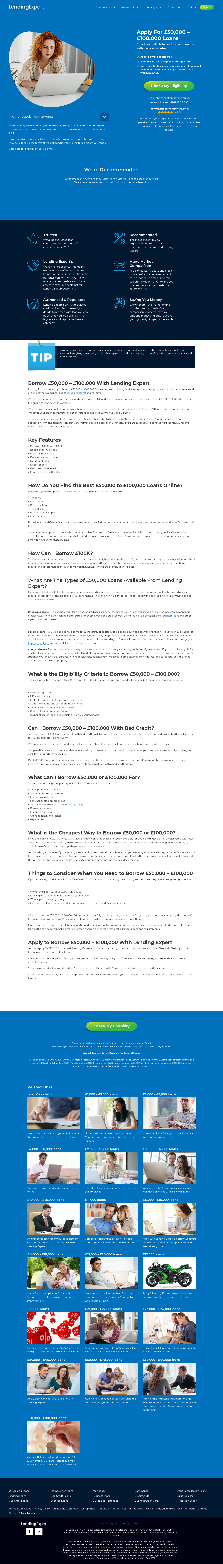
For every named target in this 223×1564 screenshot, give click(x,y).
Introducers (136, 1508)
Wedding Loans (73, 804)
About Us (103, 1508)
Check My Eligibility (169, 86)
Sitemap (202, 1508)
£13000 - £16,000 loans (160, 1200)
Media (149, 1508)
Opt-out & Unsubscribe (22, 1513)
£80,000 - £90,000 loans (162, 1360)
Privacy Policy (42, 1508)
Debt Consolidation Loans (191, 1490)
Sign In (207, 7)
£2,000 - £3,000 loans (159, 1094)
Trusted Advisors (165, 1508)
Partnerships (119, 1508)
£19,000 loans (38, 1309)
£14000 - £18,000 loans (45, 1254)
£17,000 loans (153, 1254)
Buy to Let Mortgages (105, 1500)
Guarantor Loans (18, 1500)
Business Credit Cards (147, 1500)
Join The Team (186, 1508)
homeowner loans (38, 643)
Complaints (88, 1508)
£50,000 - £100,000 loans (46, 1418)
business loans (170, 615)
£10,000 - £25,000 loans (45, 1200)
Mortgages (154, 7)
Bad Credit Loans (61, 1495)
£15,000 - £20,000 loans (103, 1254)
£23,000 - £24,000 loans (161, 1309)
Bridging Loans (17, 1495)
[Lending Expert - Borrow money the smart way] (26, 6)
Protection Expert (187, 1500)
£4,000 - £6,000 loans (44, 1149)
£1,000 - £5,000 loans (101, 1094)
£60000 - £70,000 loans (103, 1360)
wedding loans (76, 392)
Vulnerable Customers (65, 1508)
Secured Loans (131, 7)
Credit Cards (142, 1495)
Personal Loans (106, 7)
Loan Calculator (40, 1094)
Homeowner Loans (62, 1490)
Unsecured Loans (19, 1490)
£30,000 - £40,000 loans (46, 1360)
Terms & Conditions (20, 1508)
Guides (192, 7)
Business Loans (101, 1495)
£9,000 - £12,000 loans (160, 1149)
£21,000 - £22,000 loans (103, 1309)
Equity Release (185, 1495)
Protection (175, 7)
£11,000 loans (95, 1200)
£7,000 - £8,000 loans (102, 1149)
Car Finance (142, 1490)
